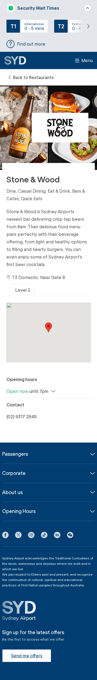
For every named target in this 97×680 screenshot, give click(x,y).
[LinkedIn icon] (57, 535)
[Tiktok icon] (44, 535)
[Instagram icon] (31, 535)
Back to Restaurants (33, 77)
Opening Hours (19, 511)
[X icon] (18, 535)
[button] (70, 535)
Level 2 (22, 290)
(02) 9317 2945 (21, 416)
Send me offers (26, 655)
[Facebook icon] (5, 535)
